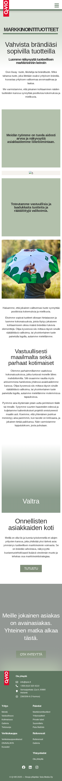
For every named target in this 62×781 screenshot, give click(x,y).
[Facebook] (23, 767)
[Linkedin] (30, 767)
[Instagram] (37, 767)
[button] (56, 5)
